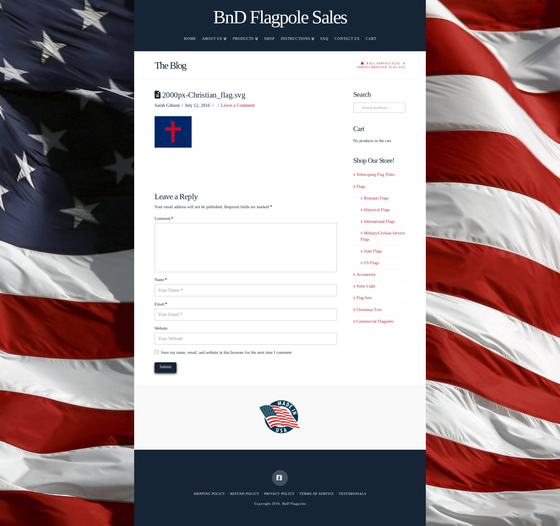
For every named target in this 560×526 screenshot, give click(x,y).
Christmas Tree (369, 310)
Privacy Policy (279, 493)
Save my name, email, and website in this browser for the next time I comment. (227, 352)
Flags (360, 186)
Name (161, 280)
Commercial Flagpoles (374, 321)
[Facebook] (280, 478)
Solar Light (365, 286)
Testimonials (352, 493)
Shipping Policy (209, 493)
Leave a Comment (238, 105)
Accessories (365, 274)
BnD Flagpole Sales (280, 17)
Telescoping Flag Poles (375, 174)
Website (161, 328)
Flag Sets (364, 298)
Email (161, 304)
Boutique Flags (376, 198)
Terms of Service (317, 493)
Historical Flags (377, 210)
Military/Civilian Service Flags (382, 236)
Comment (164, 218)
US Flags (371, 263)
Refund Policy (244, 493)
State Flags (373, 251)
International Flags (379, 221)
